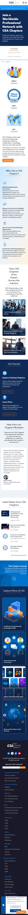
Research (7, 793)
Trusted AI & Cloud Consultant (13, 808)
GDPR (6, 872)
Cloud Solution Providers (12, 778)
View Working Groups (11, 799)
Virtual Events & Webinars (12, 849)
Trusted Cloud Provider (11, 813)
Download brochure (9, 414)
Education (8, 844)
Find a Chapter (14, 53)
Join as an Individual (11, 784)
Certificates (8, 818)
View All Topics (9, 801)
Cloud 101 (8, 855)
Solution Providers (10, 775)
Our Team (8, 891)
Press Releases (9, 882)
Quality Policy (9, 887)
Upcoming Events (10, 835)
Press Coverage (9, 884)
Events (7, 832)
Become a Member (10, 781)
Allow (15, 911)
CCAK (6, 826)
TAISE (6, 820)
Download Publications (11, 796)
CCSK (6, 823)
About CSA (8, 876)
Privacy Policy (13, 903)
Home (2, 61)
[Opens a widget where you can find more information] (21, 912)
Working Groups (9, 790)
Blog (6, 846)
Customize (16, 907)
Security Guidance (10, 861)
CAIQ (6, 866)
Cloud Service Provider (11, 810)
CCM (6, 864)
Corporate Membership (12, 773)
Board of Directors (10, 893)
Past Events (8, 840)
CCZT (6, 829)
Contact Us (8, 879)
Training (7, 852)
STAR (6, 869)
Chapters (14, 49)
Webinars (7, 837)
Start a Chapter (14, 57)
